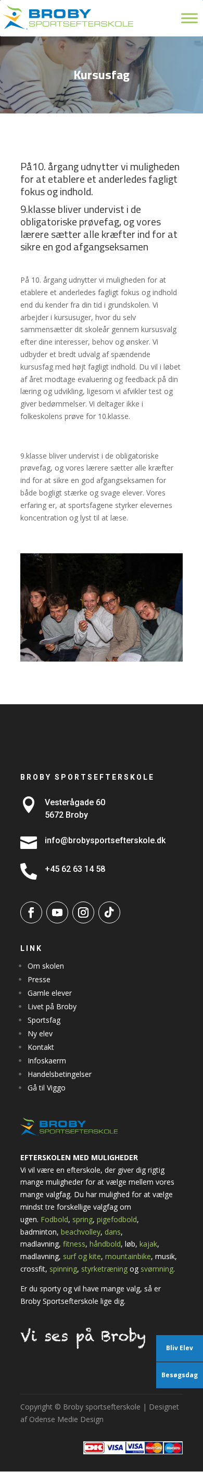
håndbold (105, 1244)
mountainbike (128, 1256)
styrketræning (104, 1269)
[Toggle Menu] (189, 18)
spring (82, 1219)
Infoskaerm (47, 1060)
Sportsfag (44, 1020)
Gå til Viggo (47, 1088)
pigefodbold (117, 1219)
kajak (148, 1244)
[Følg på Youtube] (57, 912)
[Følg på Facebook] (31, 912)
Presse (39, 979)
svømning (157, 1269)
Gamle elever (50, 993)
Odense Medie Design (66, 1419)
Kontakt (41, 1047)
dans (113, 1232)
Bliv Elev (179, 1347)
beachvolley (80, 1232)
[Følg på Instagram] (83, 912)
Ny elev (40, 1033)
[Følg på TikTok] (109, 912)
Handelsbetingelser (60, 1074)
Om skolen (46, 966)
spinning (63, 1269)
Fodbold (54, 1219)
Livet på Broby (52, 1006)
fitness (74, 1244)
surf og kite (82, 1256)
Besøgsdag (179, 1375)
